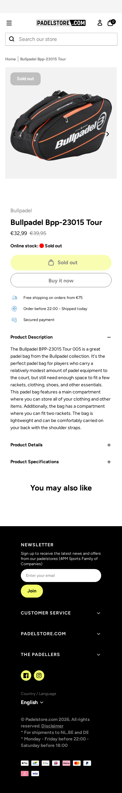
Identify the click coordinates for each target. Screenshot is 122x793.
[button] (18, 23)
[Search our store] (12, 39)
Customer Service (46, 613)
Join (31, 591)
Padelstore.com (43, 634)
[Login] (100, 23)
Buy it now (61, 281)
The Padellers (40, 654)
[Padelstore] (61, 23)
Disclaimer (52, 726)
